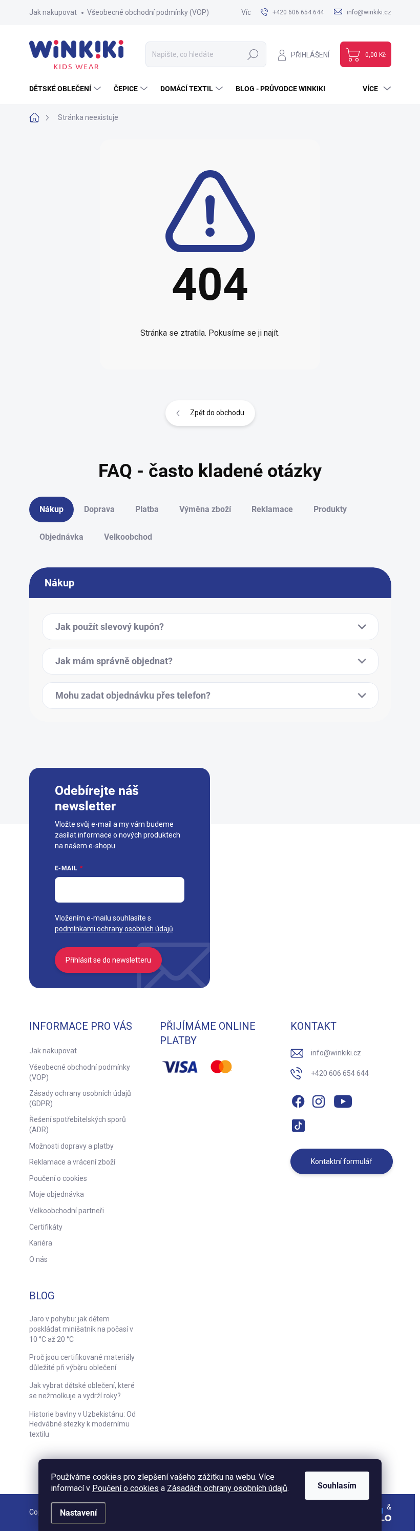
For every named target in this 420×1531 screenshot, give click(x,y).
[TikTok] (298, 1123)
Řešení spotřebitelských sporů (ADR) (77, 1124)
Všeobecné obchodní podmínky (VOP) (148, 12)
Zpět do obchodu (217, 413)
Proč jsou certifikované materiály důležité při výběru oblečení (82, 1362)
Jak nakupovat (53, 12)
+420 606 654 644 (340, 1073)
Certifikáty (45, 1227)
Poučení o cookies (125, 1488)
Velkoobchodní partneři (66, 1211)
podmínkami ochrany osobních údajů (114, 929)
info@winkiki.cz (336, 1053)
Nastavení (78, 1513)
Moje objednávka (56, 1194)
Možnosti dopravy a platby (71, 1146)
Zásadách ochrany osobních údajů (227, 1488)
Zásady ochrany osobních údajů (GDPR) (80, 1098)
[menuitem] (66, 88)
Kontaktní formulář (341, 1161)
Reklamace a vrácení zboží (72, 1162)
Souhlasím (337, 1486)
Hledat (252, 54)
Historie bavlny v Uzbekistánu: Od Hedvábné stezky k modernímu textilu (82, 1424)
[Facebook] (298, 1099)
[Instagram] (318, 1099)
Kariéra (40, 1243)
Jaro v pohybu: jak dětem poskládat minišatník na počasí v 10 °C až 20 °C (81, 1329)
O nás (38, 1259)
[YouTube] (342, 1099)
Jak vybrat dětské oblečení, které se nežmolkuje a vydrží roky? (82, 1390)
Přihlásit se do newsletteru (108, 960)
